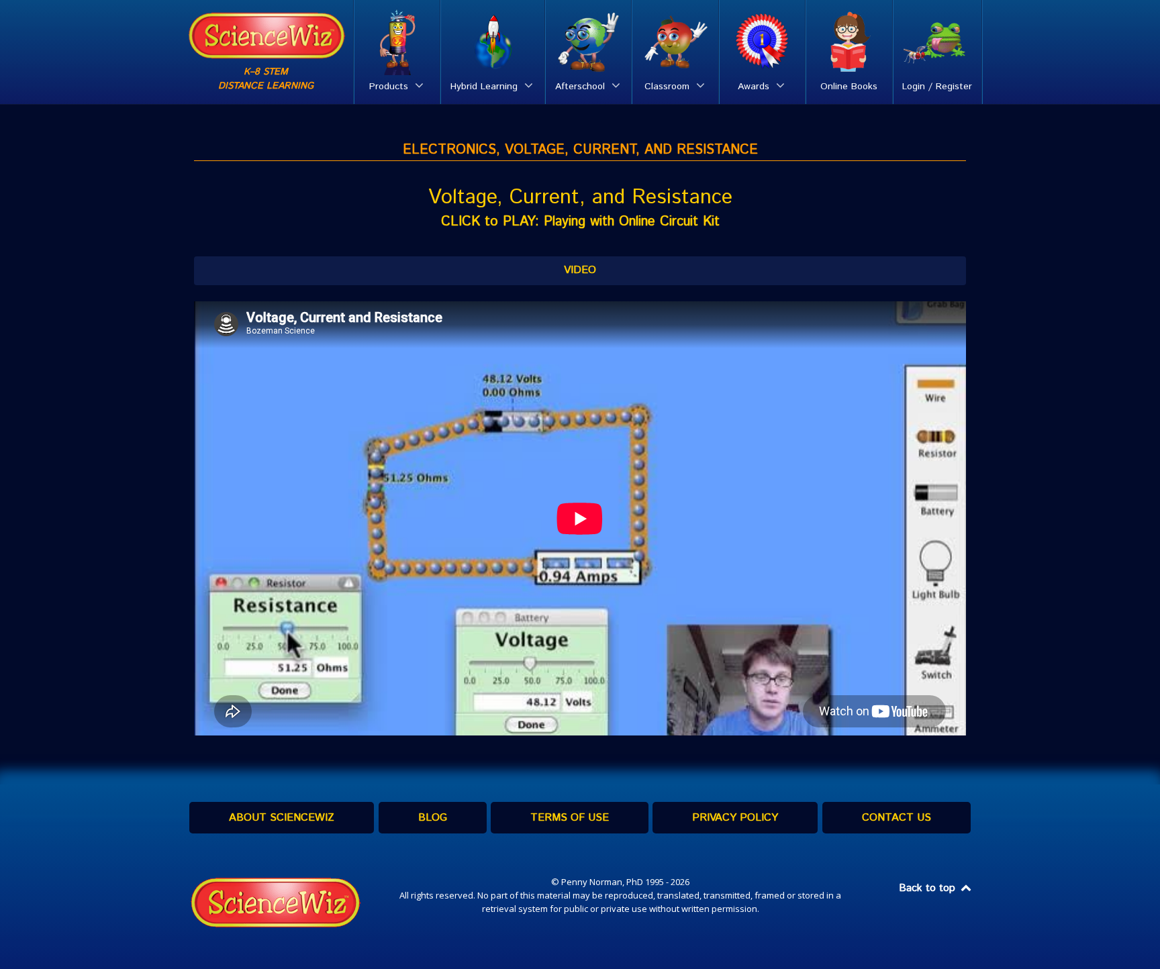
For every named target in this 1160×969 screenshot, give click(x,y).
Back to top (929, 888)
